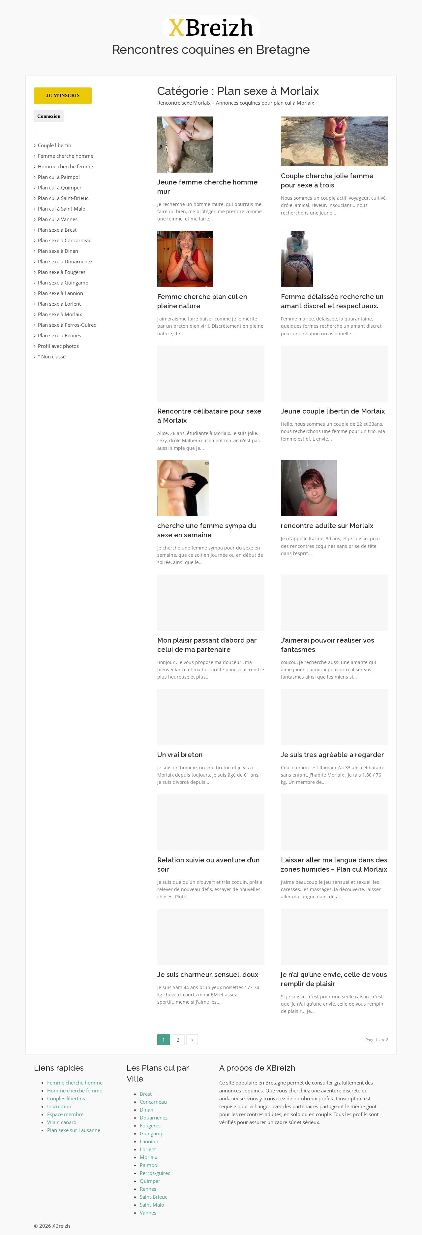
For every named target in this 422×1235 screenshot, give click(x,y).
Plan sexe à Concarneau (65, 240)
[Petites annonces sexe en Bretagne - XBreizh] (211, 27)
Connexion (48, 116)
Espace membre (65, 1114)
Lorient (148, 1149)
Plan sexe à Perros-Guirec (67, 324)
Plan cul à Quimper (59, 187)
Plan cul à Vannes (57, 219)
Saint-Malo (152, 1204)
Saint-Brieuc (153, 1196)
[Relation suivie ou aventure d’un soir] (210, 821)
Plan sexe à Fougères (61, 272)
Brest (146, 1093)
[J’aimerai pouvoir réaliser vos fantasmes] (334, 602)
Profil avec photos (58, 346)
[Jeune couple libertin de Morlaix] (334, 373)
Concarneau (153, 1101)
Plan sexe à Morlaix (60, 314)
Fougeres (150, 1125)
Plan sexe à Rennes (59, 335)
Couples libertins (66, 1098)
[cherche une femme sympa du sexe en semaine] (183, 487)
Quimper (150, 1181)
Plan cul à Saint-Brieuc (63, 198)
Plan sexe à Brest (57, 229)
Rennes (148, 1188)
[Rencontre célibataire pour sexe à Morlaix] (210, 373)
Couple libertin (54, 145)
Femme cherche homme (65, 155)
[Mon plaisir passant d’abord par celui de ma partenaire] (210, 602)
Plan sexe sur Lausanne (73, 1130)
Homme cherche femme (65, 166)
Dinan (146, 1109)
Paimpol (149, 1165)
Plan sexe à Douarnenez (65, 261)
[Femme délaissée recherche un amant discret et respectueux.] (297, 258)
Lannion (149, 1141)
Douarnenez (153, 1117)
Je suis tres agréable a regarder (332, 755)
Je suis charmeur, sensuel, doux (207, 975)
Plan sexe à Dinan (58, 251)
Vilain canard (61, 1122)
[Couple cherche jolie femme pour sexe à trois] (334, 140)
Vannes (148, 1212)
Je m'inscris (62, 95)
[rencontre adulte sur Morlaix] (309, 487)
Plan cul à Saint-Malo (61, 208)
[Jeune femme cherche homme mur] (185, 144)
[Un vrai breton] (210, 716)
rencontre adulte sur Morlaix (327, 526)
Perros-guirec (155, 1173)
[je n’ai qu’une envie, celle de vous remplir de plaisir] (334, 936)
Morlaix (148, 1157)
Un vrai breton (180, 755)
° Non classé (52, 356)
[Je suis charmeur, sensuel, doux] (210, 936)
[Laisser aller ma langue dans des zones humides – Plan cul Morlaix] (334, 821)
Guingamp (152, 1133)
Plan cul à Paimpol (59, 177)
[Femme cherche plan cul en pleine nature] (185, 258)
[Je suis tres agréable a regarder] (334, 716)
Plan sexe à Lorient (59, 303)
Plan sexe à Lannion (60, 293)
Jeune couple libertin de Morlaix (333, 411)
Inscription (59, 1106)
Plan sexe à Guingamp (63, 282)
